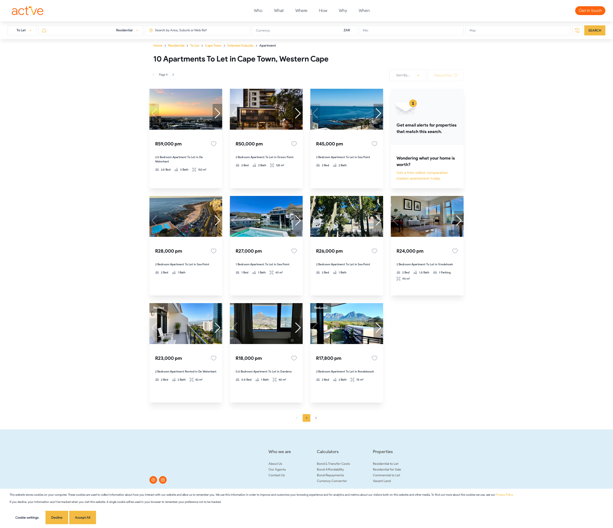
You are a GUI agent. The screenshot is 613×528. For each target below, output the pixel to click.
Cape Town (213, 46)
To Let (194, 46)
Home (157, 46)
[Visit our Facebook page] (153, 480)
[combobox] (179, 30)
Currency (263, 30)
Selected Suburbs (240, 46)
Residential (176, 46)
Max (473, 30)
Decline (56, 518)
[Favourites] (213, 144)
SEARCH (594, 30)
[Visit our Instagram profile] (163, 480)
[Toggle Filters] (577, 30)
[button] (217, 113)
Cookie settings (27, 518)
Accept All (82, 518)
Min (365, 30)
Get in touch (590, 10)
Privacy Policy (504, 494)
